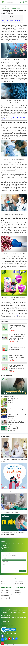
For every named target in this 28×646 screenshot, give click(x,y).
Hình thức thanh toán (19, 583)
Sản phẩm (3, 583)
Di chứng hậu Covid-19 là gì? (8, 19)
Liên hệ (2, 585)
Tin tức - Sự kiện (9, 6)
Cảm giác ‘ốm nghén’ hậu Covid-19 (9, 512)
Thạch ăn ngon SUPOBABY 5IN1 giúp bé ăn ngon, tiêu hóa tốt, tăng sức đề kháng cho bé (17, 347)
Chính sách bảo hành (5, 590)
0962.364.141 (6, 547)
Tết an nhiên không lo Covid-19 (9, 491)
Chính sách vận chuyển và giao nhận (7, 599)
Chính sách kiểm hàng (5, 597)
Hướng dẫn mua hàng (19, 581)
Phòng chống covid (18, 593)
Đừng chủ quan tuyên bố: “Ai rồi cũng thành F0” (12, 22)
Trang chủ (3, 6)
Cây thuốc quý (17, 590)
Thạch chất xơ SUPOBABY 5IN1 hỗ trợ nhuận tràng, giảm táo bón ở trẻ (17, 327)
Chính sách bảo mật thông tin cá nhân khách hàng (7, 594)
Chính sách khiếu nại (5, 601)
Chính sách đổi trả (4, 592)
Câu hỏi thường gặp (19, 592)
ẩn (14, 16)
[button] (26, 2)
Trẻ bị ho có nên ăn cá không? (15, 409)
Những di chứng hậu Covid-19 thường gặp (11, 20)
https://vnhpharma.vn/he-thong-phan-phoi (12, 315)
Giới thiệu (3, 581)
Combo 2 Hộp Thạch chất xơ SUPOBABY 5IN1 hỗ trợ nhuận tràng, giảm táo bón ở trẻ (16, 357)
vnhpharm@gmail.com (8, 550)
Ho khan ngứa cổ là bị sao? (7, 396)
